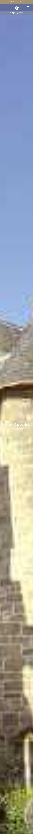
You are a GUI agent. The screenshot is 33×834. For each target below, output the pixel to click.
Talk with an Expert (16, 1)
